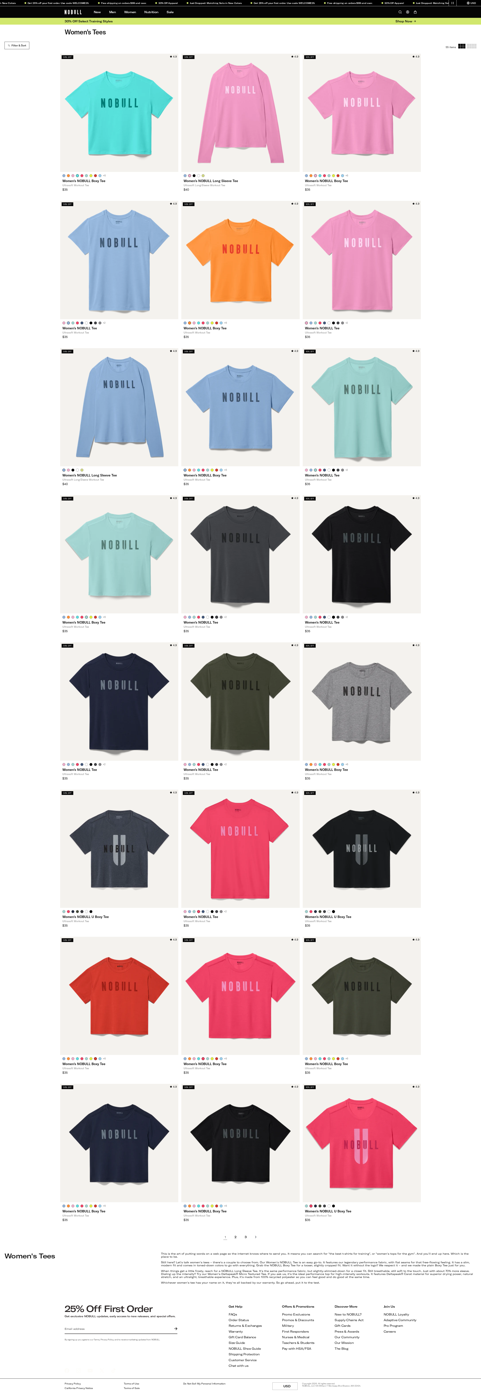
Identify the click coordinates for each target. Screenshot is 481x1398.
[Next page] (256, 1237)
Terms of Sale (132, 1388)
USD (290, 1387)
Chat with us (238, 1365)
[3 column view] (462, 46)
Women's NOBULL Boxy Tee (83, 180)
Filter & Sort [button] (18, 45)
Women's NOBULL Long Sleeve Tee (211, 180)
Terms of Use (131, 1383)
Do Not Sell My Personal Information (204, 1383)
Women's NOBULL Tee (79, 328)
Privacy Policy (73, 1383)
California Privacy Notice (79, 1388)
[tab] (64, 175)
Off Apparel (144, 3)
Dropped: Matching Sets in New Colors (191, 3)
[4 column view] (471, 46)
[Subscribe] (174, 1329)
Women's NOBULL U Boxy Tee (85, 916)
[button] (452, 3)
